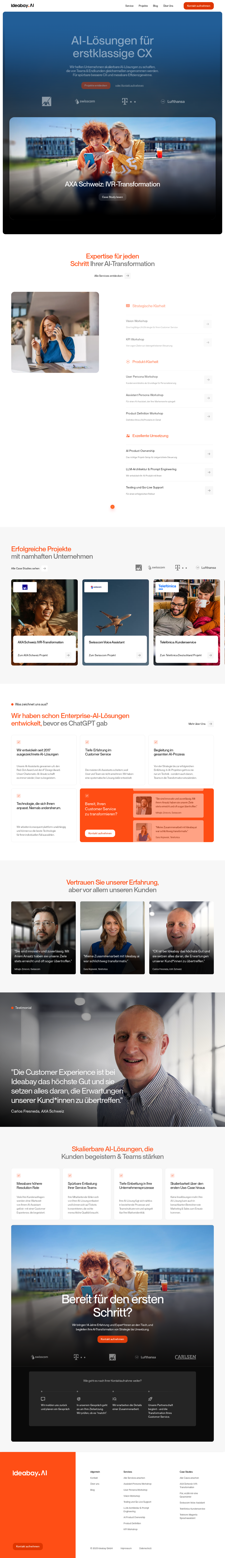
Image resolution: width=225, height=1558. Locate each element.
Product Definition (132, 1523)
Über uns (94, 1484)
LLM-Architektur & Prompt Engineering (136, 1510)
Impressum (126, 1548)
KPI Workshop (130, 1529)
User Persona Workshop (135, 1490)
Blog (155, 5)
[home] (22, 6)
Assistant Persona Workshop (137, 1484)
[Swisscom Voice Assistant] (115, 622)
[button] (129, 6)
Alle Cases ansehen (189, 1478)
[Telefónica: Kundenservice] (187, 622)
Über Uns (168, 5)
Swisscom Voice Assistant (192, 1502)
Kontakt (94, 1478)
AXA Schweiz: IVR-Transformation (189, 1486)
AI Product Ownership (134, 1517)
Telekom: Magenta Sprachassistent (188, 1516)
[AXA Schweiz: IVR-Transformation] (44, 622)
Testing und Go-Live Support (137, 1502)
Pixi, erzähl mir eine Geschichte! (189, 1495)
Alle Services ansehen (134, 1478)
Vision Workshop (132, 1496)
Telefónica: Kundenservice (192, 1508)
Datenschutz (145, 1548)
